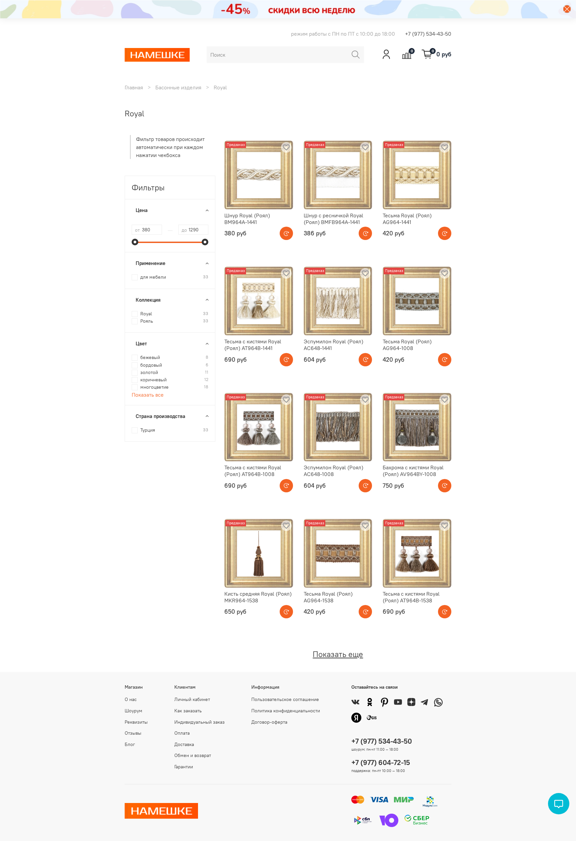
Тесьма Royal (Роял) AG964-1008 (407, 344)
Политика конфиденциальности (285, 711)
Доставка (184, 744)
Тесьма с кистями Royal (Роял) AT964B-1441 (252, 344)
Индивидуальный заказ (199, 722)
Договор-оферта (269, 722)
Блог (130, 744)
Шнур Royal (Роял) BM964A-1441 (247, 218)
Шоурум (133, 711)
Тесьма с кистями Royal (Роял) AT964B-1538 (411, 597)
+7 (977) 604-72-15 (380, 762)
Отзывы (133, 733)
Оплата (182, 733)
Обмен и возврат (192, 755)
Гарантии (183, 767)
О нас (131, 699)
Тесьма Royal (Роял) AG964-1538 (328, 597)
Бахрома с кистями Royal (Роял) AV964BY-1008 (413, 470)
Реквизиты (136, 722)
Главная (134, 87)
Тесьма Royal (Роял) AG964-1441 (407, 218)
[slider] (135, 242)
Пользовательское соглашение (285, 699)
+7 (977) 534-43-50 (428, 33)
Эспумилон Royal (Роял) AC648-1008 (333, 470)
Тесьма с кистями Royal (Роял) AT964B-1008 (252, 470)
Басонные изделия (178, 87)
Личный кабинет (192, 699)
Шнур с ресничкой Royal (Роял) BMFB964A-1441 (333, 218)
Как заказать (188, 711)
